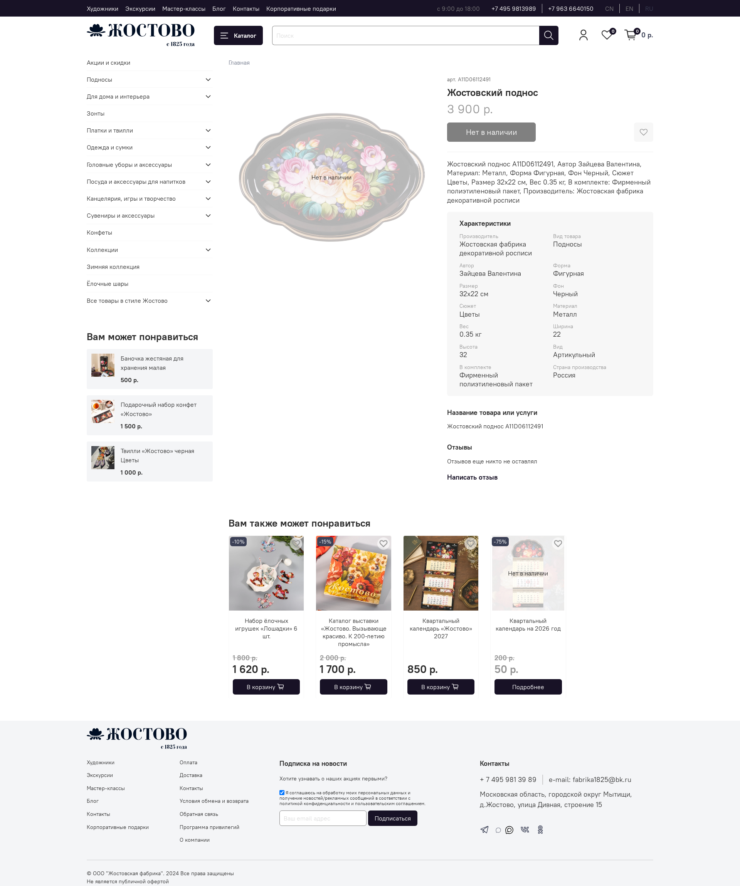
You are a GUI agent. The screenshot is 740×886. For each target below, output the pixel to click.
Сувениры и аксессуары (121, 215)
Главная (239, 62)
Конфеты (99, 232)
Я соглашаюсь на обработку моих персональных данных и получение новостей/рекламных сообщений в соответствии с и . (352, 798)
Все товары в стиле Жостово (127, 300)
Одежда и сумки (110, 147)
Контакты (246, 8)
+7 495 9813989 (513, 8)
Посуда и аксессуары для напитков (136, 181)
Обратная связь (199, 813)
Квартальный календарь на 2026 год (527, 624)
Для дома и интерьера (118, 96)
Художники (102, 8)
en (629, 8)
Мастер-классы (183, 8)
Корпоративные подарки (301, 8)
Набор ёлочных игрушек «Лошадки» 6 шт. (266, 628)
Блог (219, 8)
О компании (195, 839)
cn (609, 8)
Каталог (245, 35)
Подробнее (528, 686)
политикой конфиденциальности (314, 803)
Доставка (191, 775)
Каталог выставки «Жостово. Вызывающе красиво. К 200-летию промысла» (353, 632)
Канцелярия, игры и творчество (131, 198)
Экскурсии (140, 8)
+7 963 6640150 (571, 8)
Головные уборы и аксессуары (129, 164)
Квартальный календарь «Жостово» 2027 (441, 628)
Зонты (95, 113)
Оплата (188, 762)
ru (649, 8)
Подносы (99, 79)
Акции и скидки (108, 62)
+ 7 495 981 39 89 (508, 779)
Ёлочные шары (107, 283)
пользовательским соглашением (389, 803)
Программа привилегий (209, 827)
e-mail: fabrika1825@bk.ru (590, 779)
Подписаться (393, 818)
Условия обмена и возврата (214, 800)
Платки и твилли (110, 130)
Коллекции (102, 249)
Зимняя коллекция (113, 266)
